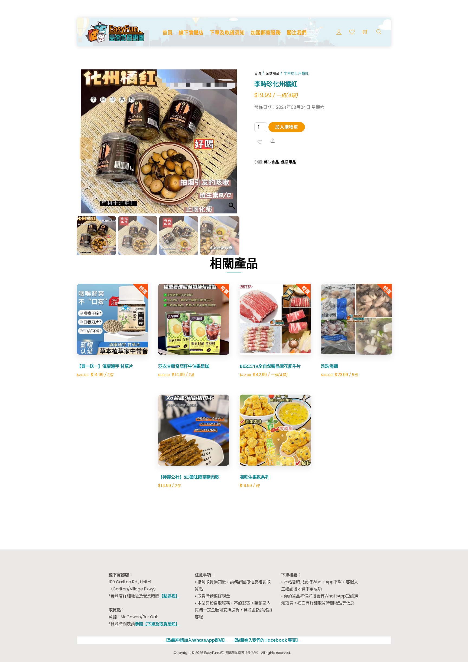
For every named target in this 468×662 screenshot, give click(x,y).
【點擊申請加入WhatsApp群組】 (195, 640)
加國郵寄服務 (266, 32)
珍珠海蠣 (329, 366)
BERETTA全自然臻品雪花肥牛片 (270, 366)
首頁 (167, 32)
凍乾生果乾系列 (254, 477)
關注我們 (297, 32)
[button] (229, 148)
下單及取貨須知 (227, 32)
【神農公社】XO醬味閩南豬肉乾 (188, 477)
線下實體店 (191, 32)
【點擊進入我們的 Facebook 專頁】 (266, 640)
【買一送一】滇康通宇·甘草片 (105, 366)
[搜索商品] (379, 32)
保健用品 (272, 73)
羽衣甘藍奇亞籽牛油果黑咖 (183, 366)
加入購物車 (286, 127)
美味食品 (271, 162)
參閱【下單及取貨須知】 (157, 624)
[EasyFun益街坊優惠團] (116, 31)
